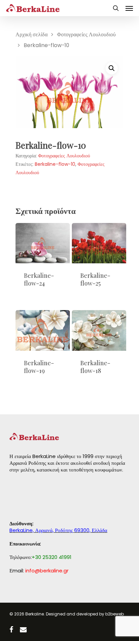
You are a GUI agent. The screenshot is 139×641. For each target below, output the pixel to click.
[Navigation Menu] (129, 8)
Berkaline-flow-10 (55, 164)
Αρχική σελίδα (32, 34)
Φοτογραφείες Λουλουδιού (86, 34)
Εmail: (38, 570)
